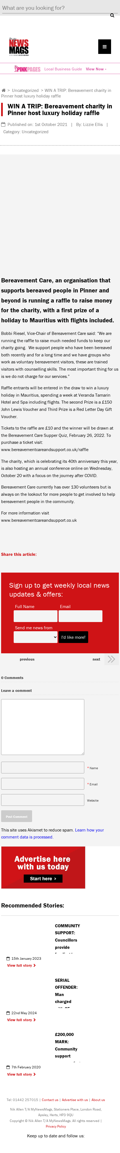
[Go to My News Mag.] (4, 90)
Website (93, 800)
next (96, 659)
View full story (19, 965)
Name (94, 768)
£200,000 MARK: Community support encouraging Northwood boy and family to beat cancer (67, 1046)
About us (98, 1099)
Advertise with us (75, 1099)
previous (27, 659)
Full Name (24, 606)
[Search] (112, 15)
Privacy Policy (56, 1126)
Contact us (50, 1099)
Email (65, 606)
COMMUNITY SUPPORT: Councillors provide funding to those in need (67, 938)
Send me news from (33, 627)
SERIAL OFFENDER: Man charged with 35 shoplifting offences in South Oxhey (67, 992)
